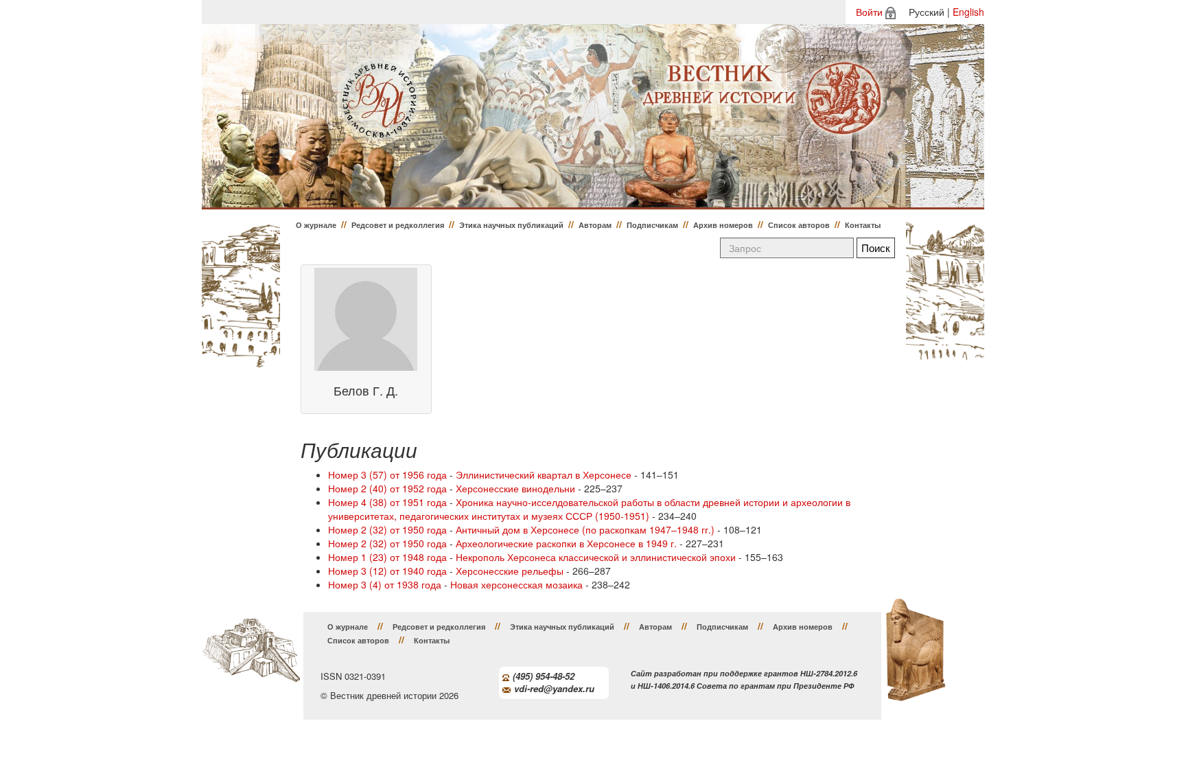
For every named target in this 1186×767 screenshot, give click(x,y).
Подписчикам (652, 225)
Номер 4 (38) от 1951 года (387, 502)
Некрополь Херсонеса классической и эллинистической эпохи (596, 557)
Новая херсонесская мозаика (516, 584)
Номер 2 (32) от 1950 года (387, 529)
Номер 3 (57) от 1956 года (387, 474)
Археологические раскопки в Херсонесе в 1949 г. (566, 543)
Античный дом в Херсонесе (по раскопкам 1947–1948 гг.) (585, 529)
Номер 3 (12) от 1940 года (387, 570)
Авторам (595, 225)
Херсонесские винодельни (515, 488)
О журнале (316, 225)
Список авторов (799, 225)
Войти (869, 12)
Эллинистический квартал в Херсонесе (543, 474)
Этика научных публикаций (511, 225)
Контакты (863, 225)
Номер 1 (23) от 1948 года (387, 557)
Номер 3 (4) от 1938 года (384, 584)
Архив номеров (723, 225)
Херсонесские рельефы (509, 570)
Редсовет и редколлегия (397, 225)
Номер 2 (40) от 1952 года (387, 488)
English (968, 12)
